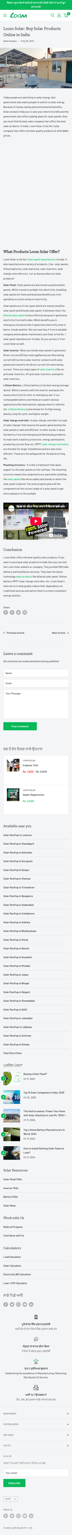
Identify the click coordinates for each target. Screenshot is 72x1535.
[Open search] (52, 15)
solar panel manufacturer (42, 259)
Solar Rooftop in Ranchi (16, 948)
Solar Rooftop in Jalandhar (18, 1018)
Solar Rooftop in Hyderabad (18, 904)
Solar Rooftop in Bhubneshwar (20, 930)
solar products (24, 576)
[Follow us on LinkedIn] (31, 1304)
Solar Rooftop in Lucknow (17, 835)
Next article (58, 632)
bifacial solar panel (13, 315)
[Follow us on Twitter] (12, 1304)
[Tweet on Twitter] (18, 612)
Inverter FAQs (10, 1188)
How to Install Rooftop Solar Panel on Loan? (43, 1150)
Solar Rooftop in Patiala (16, 1044)
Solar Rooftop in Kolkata (16, 922)
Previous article (15, 632)
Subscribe (14, 1483)
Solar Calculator (12, 1265)
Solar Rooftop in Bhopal (16, 983)
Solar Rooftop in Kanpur (16, 869)
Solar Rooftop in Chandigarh (18, 843)
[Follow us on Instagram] (18, 1304)
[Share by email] (24, 612)
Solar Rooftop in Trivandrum (18, 887)
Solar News (9, 1205)
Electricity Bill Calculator (17, 1274)
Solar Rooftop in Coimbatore (18, 913)
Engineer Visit (30, 765)
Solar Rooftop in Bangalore (18, 896)
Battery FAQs (10, 1196)
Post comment (20, 726)
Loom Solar (29, 760)
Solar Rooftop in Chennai (16, 878)
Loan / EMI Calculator (15, 1283)
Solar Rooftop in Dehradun (17, 852)
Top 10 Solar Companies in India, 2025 (43, 1092)
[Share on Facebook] (5, 612)
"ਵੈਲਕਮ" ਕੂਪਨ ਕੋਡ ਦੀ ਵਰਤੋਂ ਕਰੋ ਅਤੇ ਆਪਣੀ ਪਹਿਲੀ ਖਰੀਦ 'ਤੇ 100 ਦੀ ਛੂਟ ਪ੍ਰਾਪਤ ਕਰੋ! (36, 4)
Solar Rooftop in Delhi (15, 1009)
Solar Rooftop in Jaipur (16, 974)
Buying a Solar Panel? (35, 1073)
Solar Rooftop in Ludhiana (17, 1026)
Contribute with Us (13, 1235)
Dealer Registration (33, 794)
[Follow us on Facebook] (5, 1304)
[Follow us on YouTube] (24, 1304)
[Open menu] (5, 15)
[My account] (59, 15)
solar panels (14, 479)
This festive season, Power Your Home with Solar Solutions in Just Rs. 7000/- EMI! (44, 1113)
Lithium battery (16, 409)
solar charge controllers (55, 444)
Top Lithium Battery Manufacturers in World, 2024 (44, 1131)
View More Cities (12, 1053)
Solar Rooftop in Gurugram (17, 861)
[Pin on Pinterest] (12, 612)
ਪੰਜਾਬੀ (8, 1499)
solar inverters (48, 369)
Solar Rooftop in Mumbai (16, 965)
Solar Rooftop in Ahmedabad (19, 1000)
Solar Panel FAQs (12, 1179)
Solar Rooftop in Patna (15, 939)
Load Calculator (12, 1256)
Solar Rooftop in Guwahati (17, 957)
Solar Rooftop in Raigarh (16, 992)
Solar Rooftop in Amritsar (17, 1035)
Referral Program (12, 1226)
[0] (66, 15)
